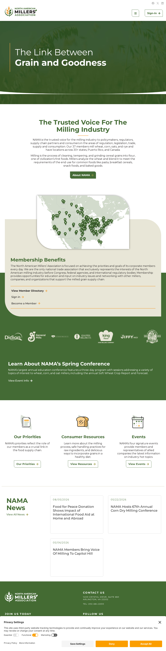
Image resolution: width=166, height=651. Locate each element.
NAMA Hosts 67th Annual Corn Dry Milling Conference (134, 508)
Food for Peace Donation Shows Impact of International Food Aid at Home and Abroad (73, 512)
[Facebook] (153, 3)
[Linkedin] (162, 3)
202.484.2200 (96, 604)
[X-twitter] (158, 3)
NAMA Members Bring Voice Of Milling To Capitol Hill (76, 551)
